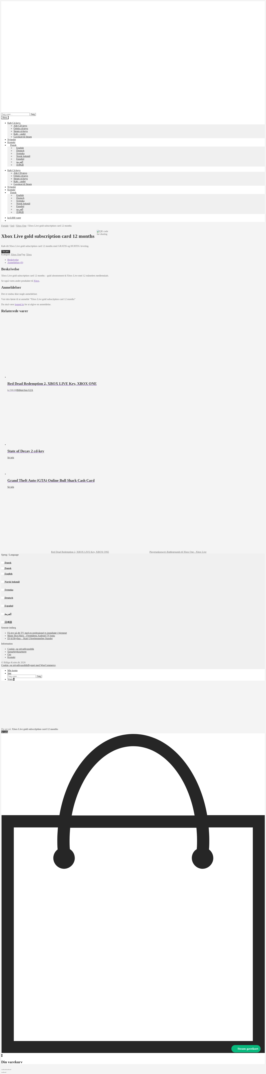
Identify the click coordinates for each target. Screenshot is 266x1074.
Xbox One (21, 225)
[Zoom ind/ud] (2, 1069)
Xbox (29, 254)
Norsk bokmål (12, 581)
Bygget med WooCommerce (42, 665)
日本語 (8, 622)
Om (9, 654)
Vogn (10, 679)
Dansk (7, 562)
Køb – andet (20, 134)
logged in (19, 304)
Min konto (12, 670)
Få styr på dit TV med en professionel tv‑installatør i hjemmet (37, 633)
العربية (7, 614)
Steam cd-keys (21, 131)
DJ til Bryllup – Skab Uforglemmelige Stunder (30, 638)
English (8, 573)
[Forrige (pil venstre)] (2, 1072)
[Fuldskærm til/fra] (5, 1069)
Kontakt (11, 142)
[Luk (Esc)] (10, 1069)
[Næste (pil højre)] (5, 1072)
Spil (12, 225)
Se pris (5, 251)
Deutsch (8, 597)
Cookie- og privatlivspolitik (20, 649)
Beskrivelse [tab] (13, 259)
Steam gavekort (248, 1048)
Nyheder (11, 139)
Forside (4, 225)
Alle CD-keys (20, 125)
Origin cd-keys (21, 128)
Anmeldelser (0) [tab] (15, 262)
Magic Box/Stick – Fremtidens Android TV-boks (31, 635)
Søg (33, 114)
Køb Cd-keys (13, 123)
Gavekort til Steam (23, 136)
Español (8, 606)
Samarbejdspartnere (16, 651)
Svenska (8, 589)
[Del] (7, 1069)
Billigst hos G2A (25, 390)
